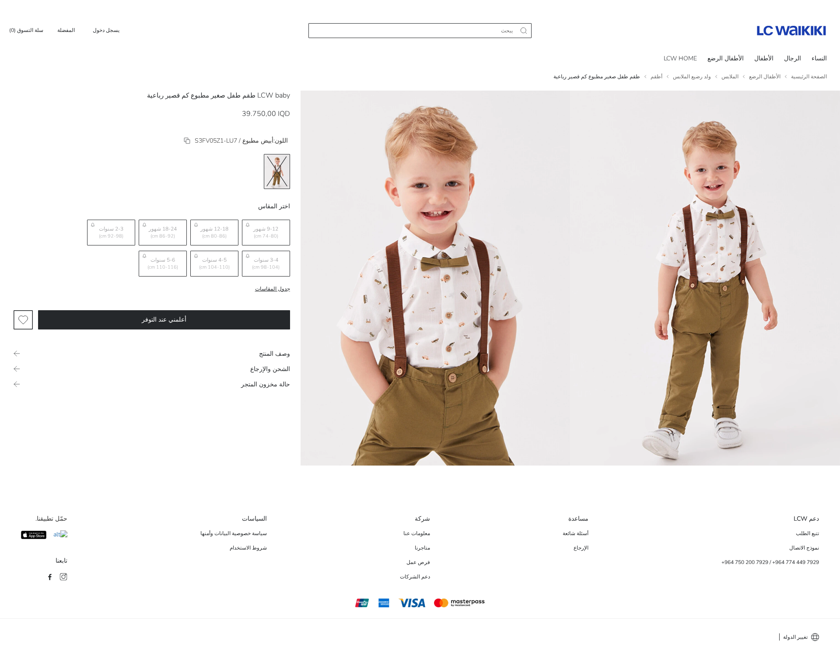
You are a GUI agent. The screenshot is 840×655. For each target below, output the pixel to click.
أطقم (656, 76)
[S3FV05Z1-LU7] (187, 141)
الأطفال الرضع (725, 58)
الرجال (792, 58)
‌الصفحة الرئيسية (809, 76)
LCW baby (273, 95)
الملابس (729, 76)
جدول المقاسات (272, 288)
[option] (277, 171)
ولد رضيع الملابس (692, 76)
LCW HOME (680, 58)
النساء (819, 58)
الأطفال (764, 58)
